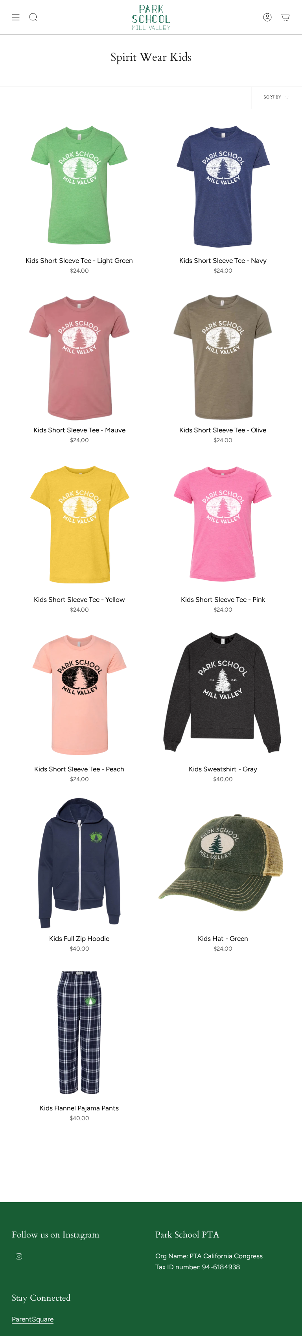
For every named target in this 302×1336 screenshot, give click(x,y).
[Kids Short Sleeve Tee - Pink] (222, 524)
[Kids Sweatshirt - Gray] (222, 693)
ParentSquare (32, 1319)
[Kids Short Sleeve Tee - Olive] (222, 354)
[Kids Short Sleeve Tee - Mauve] (79, 354)
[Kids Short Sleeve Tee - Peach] (79, 693)
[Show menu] (16, 17)
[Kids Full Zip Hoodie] (79, 863)
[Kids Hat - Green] (222, 863)
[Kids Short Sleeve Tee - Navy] (222, 185)
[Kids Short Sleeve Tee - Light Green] (79, 185)
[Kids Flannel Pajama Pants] (79, 1032)
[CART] (285, 17)
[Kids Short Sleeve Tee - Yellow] (79, 524)
